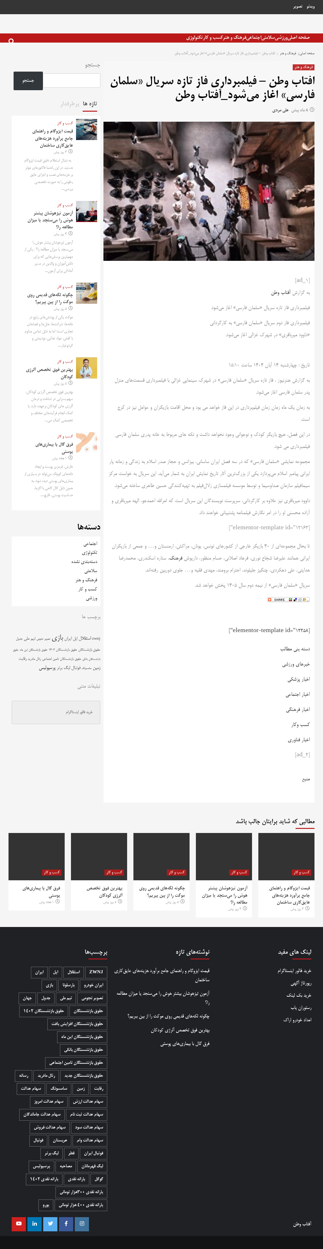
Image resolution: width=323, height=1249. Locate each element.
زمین (96, 668)
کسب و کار (213, 37)
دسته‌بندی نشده (84, 562)
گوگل (99, 1179)
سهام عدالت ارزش (88, 1101)
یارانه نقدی (76, 1179)
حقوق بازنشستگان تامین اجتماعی (61, 659)
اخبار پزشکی (298, 680)
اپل (75, 638)
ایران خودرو (93, 985)
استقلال (85, 639)
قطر (71, 1153)
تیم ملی (29, 639)
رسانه (23, 1076)
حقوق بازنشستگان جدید (83, 1076)
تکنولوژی (194, 37)
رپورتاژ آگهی (301, 983)
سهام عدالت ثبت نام (86, 1114)
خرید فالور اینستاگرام (79, 712)
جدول (19, 639)
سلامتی (268, 37)
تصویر (297, 7)
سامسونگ (86, 668)
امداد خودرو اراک (297, 1020)
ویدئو (310, 7)
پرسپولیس (47, 668)
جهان (27, 998)
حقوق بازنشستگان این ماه (33, 650)
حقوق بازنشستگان (89, 650)
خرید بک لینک (298, 996)
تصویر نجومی (43, 639)
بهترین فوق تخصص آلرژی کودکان (180, 1030)
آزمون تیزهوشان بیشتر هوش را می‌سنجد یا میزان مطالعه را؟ (50, 220)
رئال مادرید (34, 659)
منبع (306, 779)
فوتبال (75, 668)
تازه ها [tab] (90, 104)
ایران (68, 639)
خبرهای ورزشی (296, 664)
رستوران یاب (301, 1008)
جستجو (92, 65)
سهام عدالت (31, 1089)
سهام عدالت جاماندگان (42, 1114)
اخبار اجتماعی (297, 695)
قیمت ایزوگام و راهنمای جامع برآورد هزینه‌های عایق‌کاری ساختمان (52, 138)
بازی (57, 638)
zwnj (96, 639)
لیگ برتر (63, 668)
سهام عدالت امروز (48, 1101)
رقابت (22, 658)
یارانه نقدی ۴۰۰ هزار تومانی (81, 1205)
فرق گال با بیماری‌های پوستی (184, 1044)
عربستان (60, 1140)
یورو (46, 1205)
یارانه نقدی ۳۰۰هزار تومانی (81, 1192)
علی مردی (280, 110)
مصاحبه (66, 1166)
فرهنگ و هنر (234, 37)
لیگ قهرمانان (92, 1166)
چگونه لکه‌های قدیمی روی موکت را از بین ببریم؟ (168, 1016)
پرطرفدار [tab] (69, 104)
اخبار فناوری (299, 740)
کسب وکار (300, 725)
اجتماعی (253, 37)
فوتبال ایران (93, 1153)
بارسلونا (68, 985)
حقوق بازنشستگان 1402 (63, 650)
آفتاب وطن (281, 293)
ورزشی (281, 37)
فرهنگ (175, 558)
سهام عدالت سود (89, 1127)
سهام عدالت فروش (50, 1127)
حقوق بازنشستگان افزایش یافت (77, 1024)
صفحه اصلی (298, 37)
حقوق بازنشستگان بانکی (83, 1050)
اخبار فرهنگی (298, 710)
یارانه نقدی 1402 (44, 1179)
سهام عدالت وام (90, 1140)
